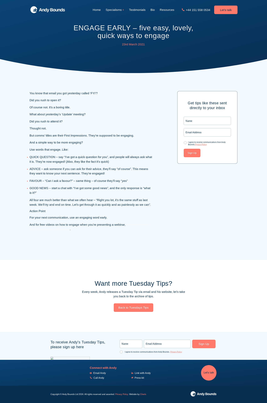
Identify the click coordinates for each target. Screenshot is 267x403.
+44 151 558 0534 (197, 10)
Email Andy (99, 373)
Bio (152, 9)
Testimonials (137, 9)
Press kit (139, 378)
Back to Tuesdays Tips (133, 307)
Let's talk (226, 10)
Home (97, 9)
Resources (167, 9)
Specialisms (114, 9)
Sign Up (192, 153)
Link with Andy (142, 373)
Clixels (143, 394)
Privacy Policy (201, 144)
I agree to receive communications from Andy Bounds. (207, 143)
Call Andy (98, 378)
